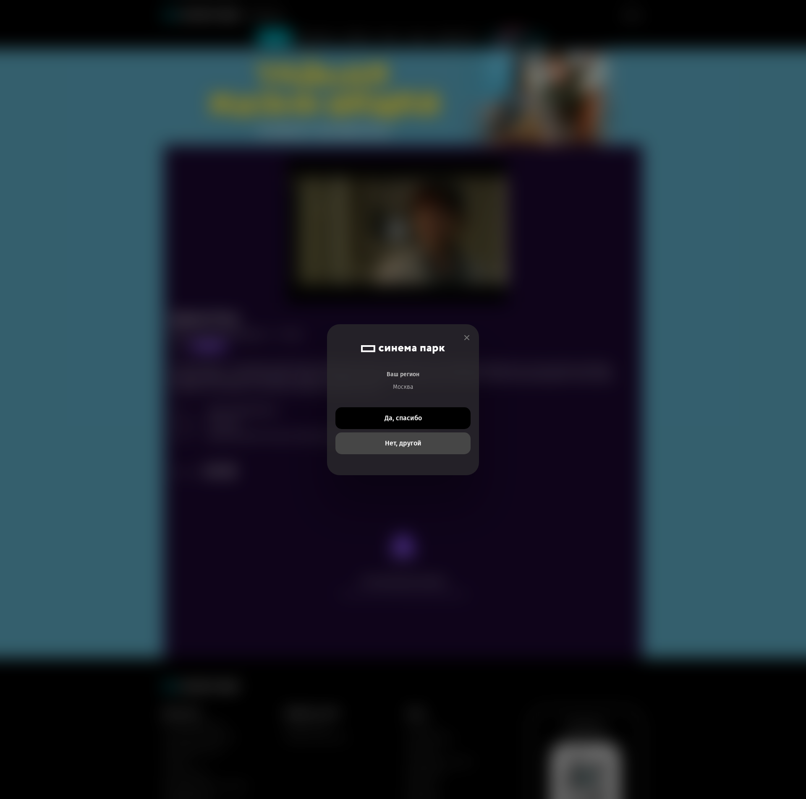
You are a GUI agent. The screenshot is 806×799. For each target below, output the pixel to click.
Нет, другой (403, 443)
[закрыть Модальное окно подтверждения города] (466, 338)
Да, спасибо (403, 418)
